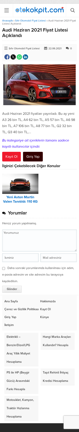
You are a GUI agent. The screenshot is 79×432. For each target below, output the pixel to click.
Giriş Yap (33, 156)
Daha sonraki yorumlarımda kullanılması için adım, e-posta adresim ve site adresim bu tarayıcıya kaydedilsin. (38, 274)
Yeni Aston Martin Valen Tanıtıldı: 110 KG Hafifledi (20, 201)
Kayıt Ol (11, 156)
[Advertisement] (39, 58)
